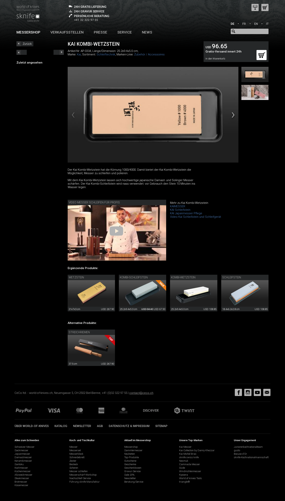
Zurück (27, 44)
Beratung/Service (133, 481)
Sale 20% (129, 474)
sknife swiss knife (189, 457)
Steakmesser (22, 478)
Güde (182, 467)
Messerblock (76, 453)
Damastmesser (23, 457)
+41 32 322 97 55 (86, 20)
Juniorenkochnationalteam (248, 446)
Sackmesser (21, 450)
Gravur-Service (132, 471)
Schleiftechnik (106, 54)
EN (256, 24)
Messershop (28, 32)
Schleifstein (231, 277)
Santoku (19, 464)
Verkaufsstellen (67, 32)
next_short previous (21, 52)
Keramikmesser (23, 460)
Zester (72, 460)
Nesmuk (183, 460)
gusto (237, 450)
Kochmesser (21, 467)
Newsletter (82, 426)
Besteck (73, 464)
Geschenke (130, 464)
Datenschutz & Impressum (129, 426)
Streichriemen (79, 332)
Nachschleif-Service (80, 478)
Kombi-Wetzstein (183, 277)
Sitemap (161, 426)
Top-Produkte (131, 457)
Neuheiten (129, 453)
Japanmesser (22, 453)
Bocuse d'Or (240, 453)
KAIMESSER (177, 206)
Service (124, 32)
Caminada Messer (189, 464)
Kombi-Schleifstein (134, 277)
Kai (79, 54)
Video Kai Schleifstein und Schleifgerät (195, 217)
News (147, 32)
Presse (100, 32)
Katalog (60, 426)
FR (244, 24)
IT (267, 24)
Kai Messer (185, 446)
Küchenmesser (23, 471)
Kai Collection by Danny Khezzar (197, 450)
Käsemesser (21, 485)
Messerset (75, 450)
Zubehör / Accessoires (149, 54)
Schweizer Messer (25, 446)
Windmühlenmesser (190, 471)
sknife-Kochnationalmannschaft (251, 457)
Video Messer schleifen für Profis (94, 202)
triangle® (184, 481)
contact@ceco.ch (141, 393)
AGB (100, 426)
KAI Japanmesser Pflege (186, 213)
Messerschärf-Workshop (83, 474)
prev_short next (59, 52)
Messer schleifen (78, 471)
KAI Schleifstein (180, 210)
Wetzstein (76, 277)
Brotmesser (21, 481)
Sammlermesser (133, 450)
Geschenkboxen (132, 467)
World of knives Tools (190, 478)
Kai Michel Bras (187, 453)
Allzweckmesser (23, 474)
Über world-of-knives (32, 426)
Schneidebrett (77, 457)
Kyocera (183, 474)
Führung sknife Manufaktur (84, 481)
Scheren (73, 467)
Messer (73, 446)
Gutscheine (130, 460)
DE (232, 24)
